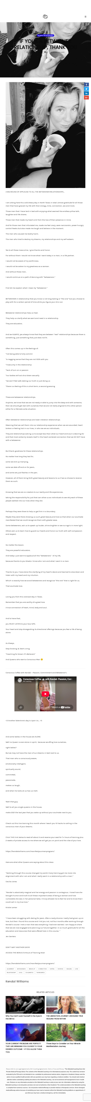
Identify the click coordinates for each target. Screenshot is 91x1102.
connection (42, 969)
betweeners (21, 969)
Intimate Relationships (45, 35)
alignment (10, 969)
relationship (11, 972)
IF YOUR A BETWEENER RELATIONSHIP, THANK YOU (45, 44)
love (76, 969)
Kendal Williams (17, 981)
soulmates (29, 972)
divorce (60, 969)
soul (20, 972)
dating (52, 969)
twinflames (41, 972)
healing (69, 969)
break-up (32, 969)
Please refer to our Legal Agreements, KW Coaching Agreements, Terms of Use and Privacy (35, 1069)
